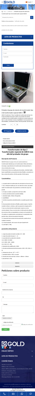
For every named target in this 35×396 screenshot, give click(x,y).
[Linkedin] (3, 348)
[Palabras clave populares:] (31, 17)
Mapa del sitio (29, 386)
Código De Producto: (7, 143)
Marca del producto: (7, 141)
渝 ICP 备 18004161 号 (17, 389)
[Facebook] (10, 348)
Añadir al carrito (21, 131)
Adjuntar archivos (7, 318)
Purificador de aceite (19, 21)
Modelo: (5, 138)
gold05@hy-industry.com (10, 373)
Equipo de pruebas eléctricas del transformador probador (15, 25)
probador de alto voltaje (7, 30)
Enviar (8, 65)
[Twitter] (8, 348)
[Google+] (5, 348)
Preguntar (8, 131)
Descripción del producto (8, 146)
